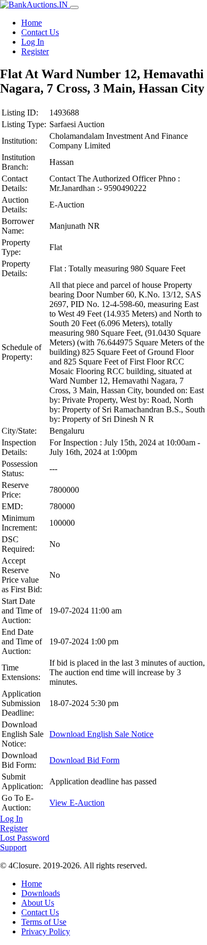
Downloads (40, 893)
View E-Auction (77, 802)
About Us (37, 902)
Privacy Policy (45, 931)
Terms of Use (43, 921)
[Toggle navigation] (74, 7)
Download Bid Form (84, 760)
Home (31, 22)
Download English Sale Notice (101, 734)
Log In (32, 41)
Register (35, 51)
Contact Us (40, 32)
